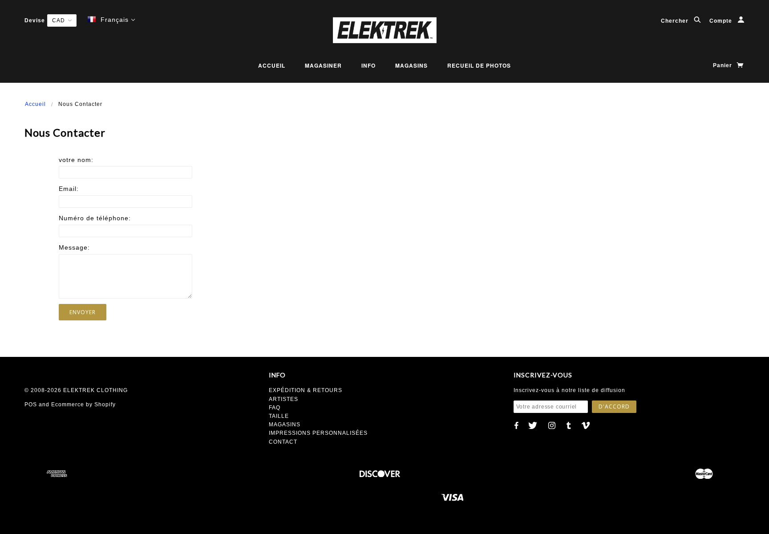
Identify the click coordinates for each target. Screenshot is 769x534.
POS (30, 404)
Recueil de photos (479, 65)
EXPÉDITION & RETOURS (305, 390)
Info (368, 65)
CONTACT (283, 442)
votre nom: (76, 159)
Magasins (411, 65)
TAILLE (279, 416)
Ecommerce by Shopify (83, 404)
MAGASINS (284, 424)
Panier (723, 65)
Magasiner (323, 65)
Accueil (271, 65)
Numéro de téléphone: (95, 218)
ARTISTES (283, 399)
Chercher (675, 21)
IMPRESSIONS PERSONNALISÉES (318, 433)
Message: (74, 247)
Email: (69, 188)
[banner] (384, 30)
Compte (721, 21)
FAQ (274, 408)
